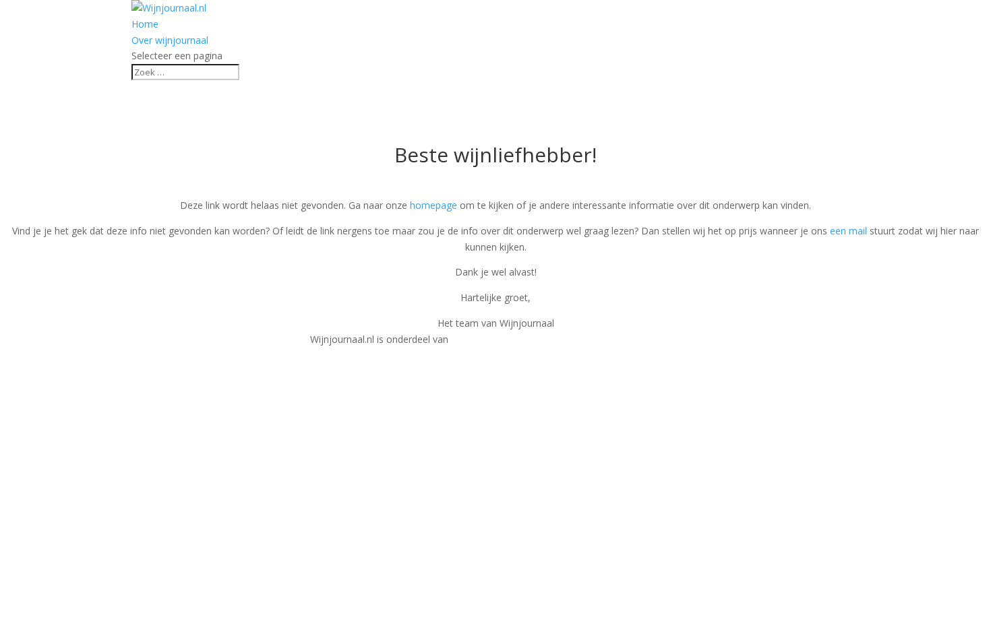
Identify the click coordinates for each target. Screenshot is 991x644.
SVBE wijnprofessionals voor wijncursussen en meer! (566, 339)
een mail (848, 230)
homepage (433, 205)
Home (144, 24)
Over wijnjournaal (169, 40)
